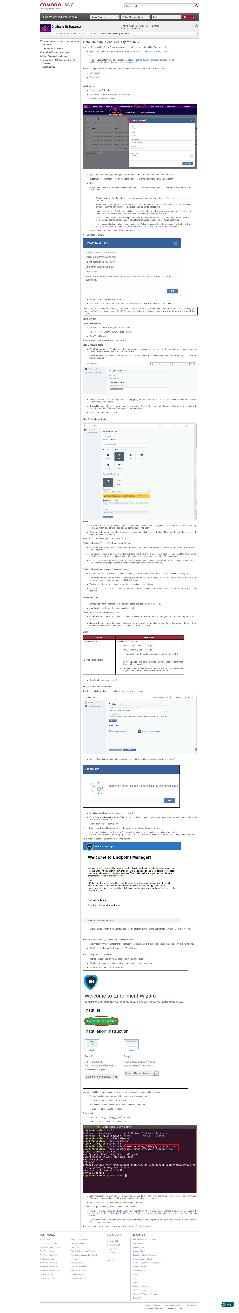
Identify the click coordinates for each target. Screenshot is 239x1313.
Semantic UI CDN (113, 1245)
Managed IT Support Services (145, 1294)
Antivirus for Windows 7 (49, 1263)
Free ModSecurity (78, 1243)
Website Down (139, 1251)
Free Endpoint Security (80, 1239)
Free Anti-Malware (47, 1251)
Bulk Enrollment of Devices (101, 819)
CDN (108, 1257)
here (141, 408)
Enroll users (94, 73)
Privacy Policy (190, 1305)
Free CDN (110, 1261)
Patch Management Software (144, 1239)
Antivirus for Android (78, 1271)
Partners (157, 1305)
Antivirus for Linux (47, 1278)
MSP (135, 1282)
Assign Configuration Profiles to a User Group (168, 1213)
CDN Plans (110, 1253)
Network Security (77, 1263)
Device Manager (139, 1271)
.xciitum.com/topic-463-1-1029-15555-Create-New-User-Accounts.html (129, 311)
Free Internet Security (48, 1243)
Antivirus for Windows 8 (49, 1267)
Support (148, 1305)
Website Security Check (142, 1259)
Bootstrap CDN (112, 1241)
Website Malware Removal (50, 1247)
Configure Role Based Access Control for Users (142, 226)
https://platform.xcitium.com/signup (153, 51)
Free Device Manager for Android (84, 1255)
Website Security (139, 1267)
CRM (135, 1278)
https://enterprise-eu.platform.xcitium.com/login (148, 60)
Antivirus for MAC (47, 1275)
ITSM (135, 1275)
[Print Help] (196, 25)
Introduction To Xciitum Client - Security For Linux (72, 34)
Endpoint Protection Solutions (144, 1255)
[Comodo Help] (56, 9)
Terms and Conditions (172, 1305)
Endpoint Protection (78, 1267)
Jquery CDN (111, 1249)
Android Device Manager (143, 1286)
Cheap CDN (113, 1234)
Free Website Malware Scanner (83, 1251)
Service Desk (138, 1247)
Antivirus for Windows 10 (49, 1271)
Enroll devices (95, 77)
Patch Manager (139, 1243)
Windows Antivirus (47, 1259)
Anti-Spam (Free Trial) (48, 1255)
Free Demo (75, 1259)
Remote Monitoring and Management (147, 1263)
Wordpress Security (78, 1278)
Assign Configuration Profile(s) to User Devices (122, 1213)
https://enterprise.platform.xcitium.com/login (112, 62)
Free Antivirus (45, 1239)
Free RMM (75, 1247)
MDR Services (139, 1290)
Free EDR (137, 1298)
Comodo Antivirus (77, 1275)
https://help (93, 311)
